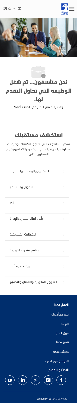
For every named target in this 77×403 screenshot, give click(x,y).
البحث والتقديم (59, 370)
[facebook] (61, 380)
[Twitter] (35, 380)
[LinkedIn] (22, 380)
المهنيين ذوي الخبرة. (57, 361)
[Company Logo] (49, 9)
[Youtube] (10, 380)
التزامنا (65, 324)
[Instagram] (48, 380)
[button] (17, 9)
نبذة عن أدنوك (60, 314)
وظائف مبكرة (61, 352)
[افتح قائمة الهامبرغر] (71, 9)
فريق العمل (62, 333)
